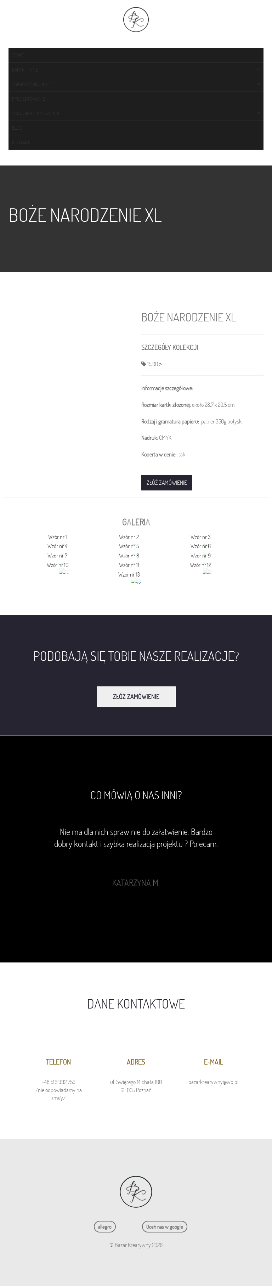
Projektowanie (28, 99)
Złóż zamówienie (167, 482)
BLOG (17, 128)
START (18, 55)
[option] (136, 857)
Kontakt (21, 142)
